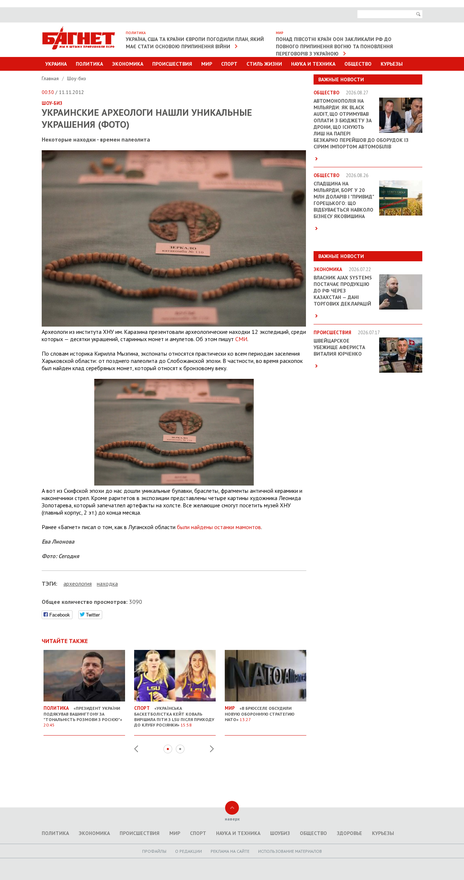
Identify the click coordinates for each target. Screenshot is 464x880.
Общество (358, 64)
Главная (51, 78)
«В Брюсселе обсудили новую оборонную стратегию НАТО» (259, 713)
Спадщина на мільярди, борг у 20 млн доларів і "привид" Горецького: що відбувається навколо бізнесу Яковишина (344, 200)
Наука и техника (313, 64)
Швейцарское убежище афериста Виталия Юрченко (339, 347)
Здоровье (349, 833)
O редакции (188, 851)
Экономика (127, 64)
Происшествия (172, 64)
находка (107, 583)
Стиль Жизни (264, 64)
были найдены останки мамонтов (219, 527)
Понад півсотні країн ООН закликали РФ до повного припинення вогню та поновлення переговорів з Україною (334, 46)
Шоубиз (280, 833)
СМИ (241, 339)
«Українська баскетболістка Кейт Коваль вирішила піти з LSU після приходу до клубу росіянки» (174, 716)
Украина (56, 64)
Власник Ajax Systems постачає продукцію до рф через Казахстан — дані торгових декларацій (343, 290)
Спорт (229, 64)
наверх (232, 819)
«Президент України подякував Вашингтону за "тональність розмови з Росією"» (83, 716)
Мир (206, 64)
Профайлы (154, 851)
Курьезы (392, 64)
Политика (89, 64)
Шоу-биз (76, 78)
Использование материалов (290, 851)
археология (77, 583)
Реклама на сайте (230, 851)
